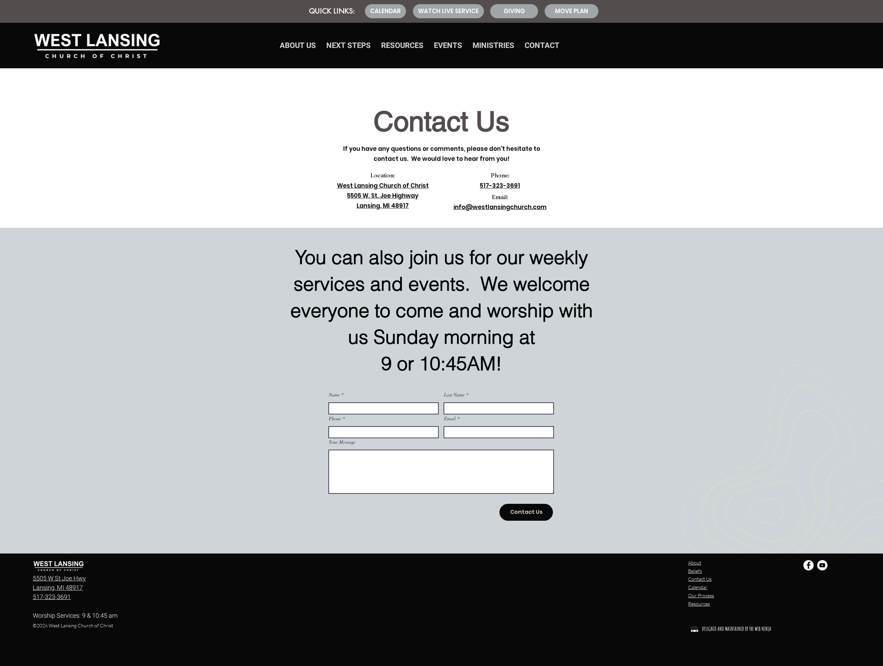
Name (334, 394)
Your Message (342, 442)
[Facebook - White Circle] (808, 565)
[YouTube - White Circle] (822, 565)
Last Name (454, 394)
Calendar (697, 587)
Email (450, 418)
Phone (335, 418)
